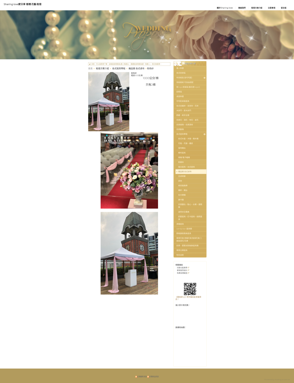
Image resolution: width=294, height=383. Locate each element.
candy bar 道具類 (184, 229)
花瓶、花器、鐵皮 (185, 143)
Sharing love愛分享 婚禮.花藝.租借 (22, 4)
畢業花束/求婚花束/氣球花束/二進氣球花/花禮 (189, 239)
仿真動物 (180, 129)
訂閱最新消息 (142, 377)
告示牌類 (182, 195)
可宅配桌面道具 (182, 101)
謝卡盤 (181, 200)
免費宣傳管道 (182, 273)
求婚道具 (180, 224)
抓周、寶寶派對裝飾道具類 (187, 246)
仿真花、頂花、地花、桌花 (187, 120)
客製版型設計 (182, 270)
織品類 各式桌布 (185, 172)
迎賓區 (179, 92)
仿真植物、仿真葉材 (184, 125)
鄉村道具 (182, 153)
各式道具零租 (181, 134)
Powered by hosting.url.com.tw (277, 380)
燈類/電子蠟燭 (184, 157)
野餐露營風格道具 (183, 233)
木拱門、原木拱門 (183, 110)
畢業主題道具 (181, 250)
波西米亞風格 (183, 212)
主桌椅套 (182, 176)
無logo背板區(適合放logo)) (188, 87)
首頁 (90, 68)
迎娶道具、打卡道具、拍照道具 (190, 217)
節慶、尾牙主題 (182, 115)
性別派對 (180, 255)
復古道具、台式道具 (186, 167)
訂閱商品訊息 (154, 377)
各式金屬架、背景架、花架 (187, 106)
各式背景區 (181, 73)
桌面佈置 (180, 96)
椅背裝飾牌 (182, 186)
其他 (180, 181)
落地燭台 (182, 148)
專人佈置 (180, 68)
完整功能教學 (182, 268)
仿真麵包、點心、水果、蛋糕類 (190, 205)
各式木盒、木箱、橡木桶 (188, 139)
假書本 (181, 162)
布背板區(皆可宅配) (184, 78)
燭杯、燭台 (182, 190)
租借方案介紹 (103, 68)
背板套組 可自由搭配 (184, 82)
